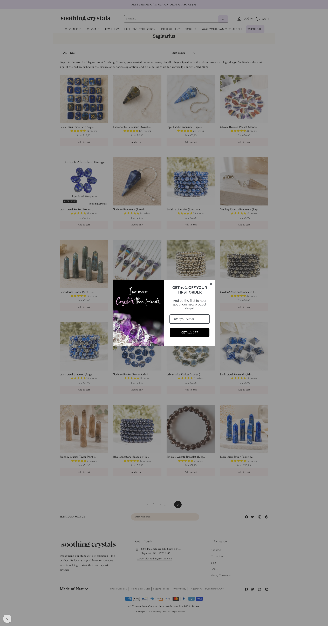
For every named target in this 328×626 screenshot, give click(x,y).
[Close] (211, 284)
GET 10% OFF (189, 332)
